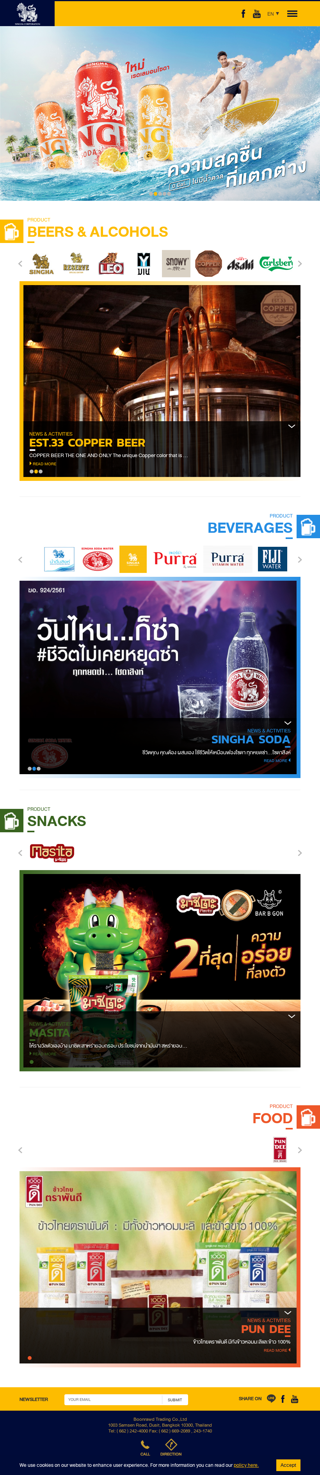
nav (291, 13)
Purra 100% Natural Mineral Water (178, 739)
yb (294, 1398)
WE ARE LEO (64, 416)
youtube (257, 13)
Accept (288, 1465)
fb (243, 13)
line (271, 1398)
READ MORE (44, 437)
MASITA (50, 1032)
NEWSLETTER (34, 1399)
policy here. (246, 1465)
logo (27, 13)
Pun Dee (266, 1329)
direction (170, 1454)
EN (270, 14)
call (145, 1454)
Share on (250, 1398)
